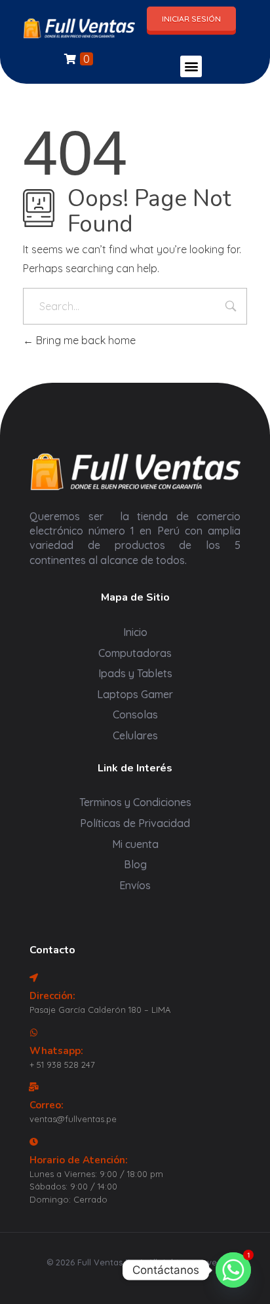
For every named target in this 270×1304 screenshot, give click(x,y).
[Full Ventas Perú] (79, 27)
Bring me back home (84, 340)
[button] (191, 66)
